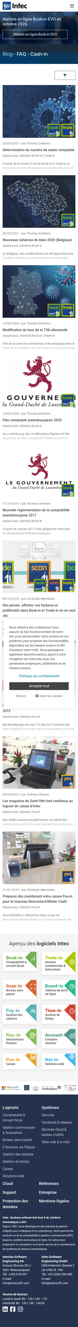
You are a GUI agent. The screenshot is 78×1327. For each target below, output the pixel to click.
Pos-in (36, 716)
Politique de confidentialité (39, 676)
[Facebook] (12, 1309)
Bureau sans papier (17, 1140)
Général (25, 155)
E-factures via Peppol (19, 1147)
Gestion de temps (16, 1162)
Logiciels (10, 1107)
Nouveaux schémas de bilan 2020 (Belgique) (37, 240)
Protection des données (15, 1204)
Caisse (8, 1169)
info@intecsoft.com (16, 1283)
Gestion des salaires (18, 1154)
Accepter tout (39, 686)
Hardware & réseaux (57, 1122)
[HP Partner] (26, 1088)
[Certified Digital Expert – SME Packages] (70, 1088)
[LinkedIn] (5, 1309)
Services (48, 1115)
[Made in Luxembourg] (36, 1088)
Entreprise (48, 1192)
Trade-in (49, 155)
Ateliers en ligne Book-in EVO (35, 34)
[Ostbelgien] (51, 1088)
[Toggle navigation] (71, 5)
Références (49, 1183)
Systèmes (50, 1107)
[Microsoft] (11, 1088)
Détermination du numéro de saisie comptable (39, 150)
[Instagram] (20, 1309)
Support (9, 1192)
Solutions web (13, 1176)
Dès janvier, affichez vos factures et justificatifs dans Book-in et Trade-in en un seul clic (39, 610)
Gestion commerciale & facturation (19, 1130)
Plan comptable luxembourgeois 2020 (32, 420)
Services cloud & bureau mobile (54, 1132)
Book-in (37, 155)
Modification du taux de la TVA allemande (35, 330)
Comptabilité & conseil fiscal (14, 1117)
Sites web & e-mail (56, 1142)
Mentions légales (54, 1201)
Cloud (8, 1183)
